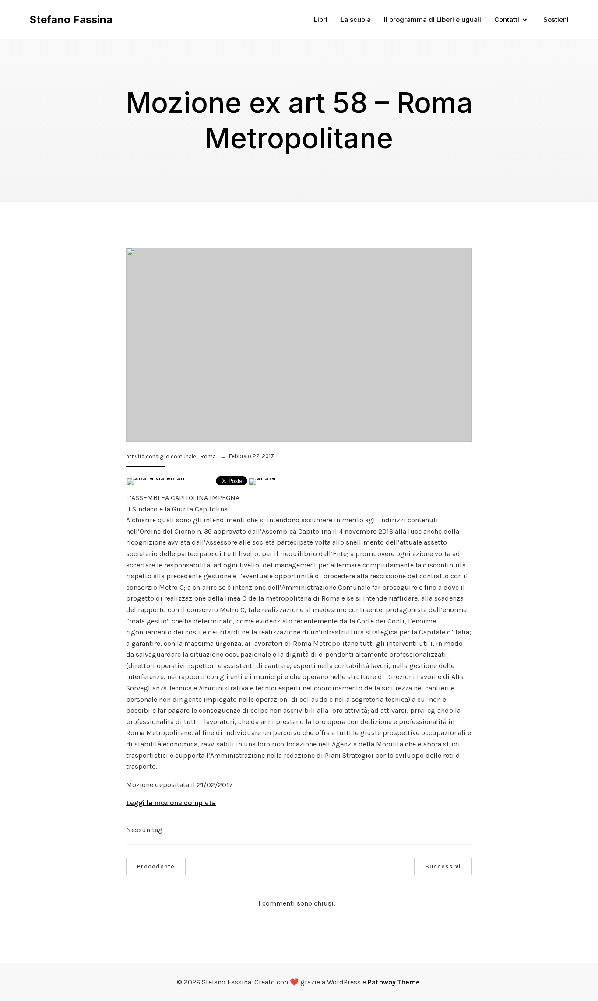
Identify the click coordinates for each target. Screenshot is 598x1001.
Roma (208, 456)
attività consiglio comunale (161, 456)
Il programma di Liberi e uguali (432, 19)
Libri (320, 19)
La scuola (356, 19)
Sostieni (556, 19)
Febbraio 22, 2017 (251, 456)
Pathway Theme (394, 982)
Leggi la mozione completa (171, 802)
